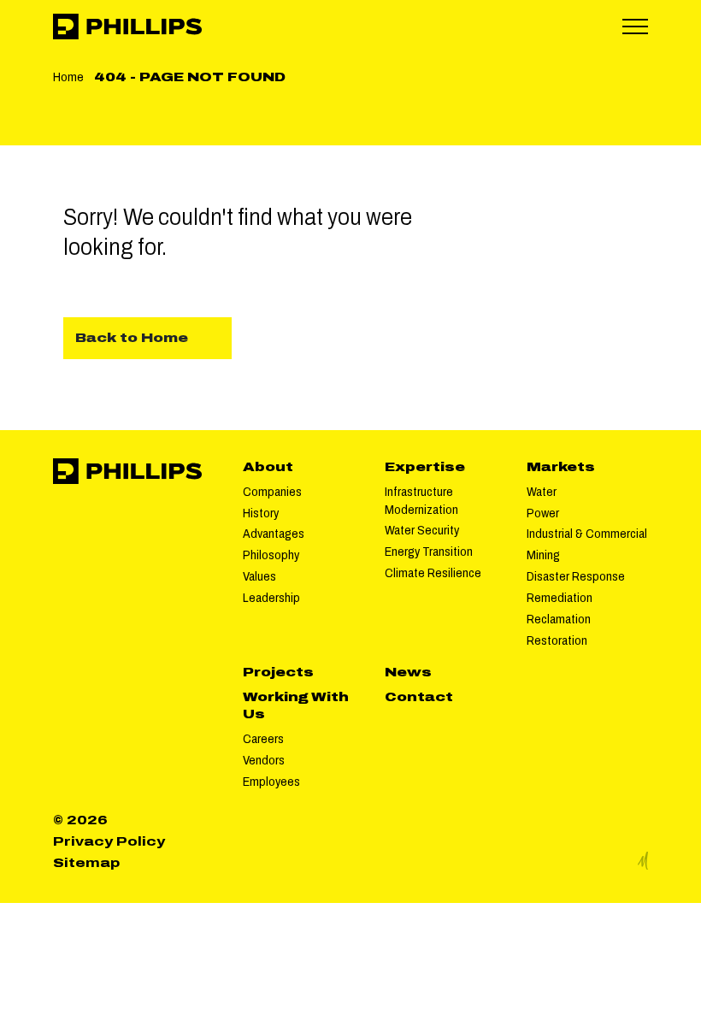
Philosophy (271, 555)
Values (259, 576)
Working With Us (296, 706)
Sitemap (86, 863)
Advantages (273, 533)
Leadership (271, 598)
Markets (561, 467)
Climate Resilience (433, 573)
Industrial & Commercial (587, 533)
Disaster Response (576, 576)
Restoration (557, 640)
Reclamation (559, 619)
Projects (278, 672)
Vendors (264, 760)
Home (68, 77)
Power (543, 513)
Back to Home (131, 338)
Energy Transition (429, 551)
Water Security (422, 530)
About (268, 467)
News (408, 672)
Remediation (559, 598)
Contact (419, 697)
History (261, 513)
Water (542, 492)
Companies (272, 492)
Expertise (425, 467)
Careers (263, 739)
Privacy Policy (109, 841)
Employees (271, 781)
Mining (543, 555)
